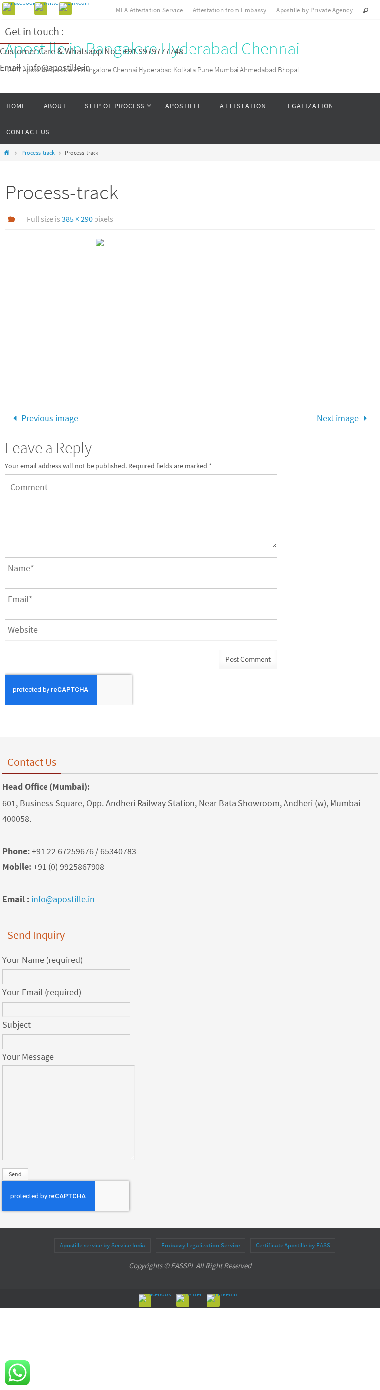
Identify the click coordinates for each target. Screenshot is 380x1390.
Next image (338, 416)
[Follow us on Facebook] (19, 6)
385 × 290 (77, 219)
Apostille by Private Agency (314, 10)
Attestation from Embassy (230, 10)
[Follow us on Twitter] (47, 6)
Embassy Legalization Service (200, 1242)
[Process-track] (190, 309)
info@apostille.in (63, 896)
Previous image (49, 416)
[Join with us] (74, 6)
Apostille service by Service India (102, 1242)
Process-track (38, 152)
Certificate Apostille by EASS (293, 1242)
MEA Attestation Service (149, 10)
